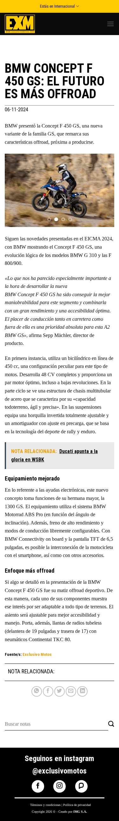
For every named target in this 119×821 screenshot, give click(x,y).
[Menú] (110, 24)
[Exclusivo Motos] (28, 24)
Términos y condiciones (45, 805)
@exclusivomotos (59, 770)
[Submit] (111, 724)
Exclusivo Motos (37, 654)
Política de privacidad (77, 805)
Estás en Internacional (57, 6)
